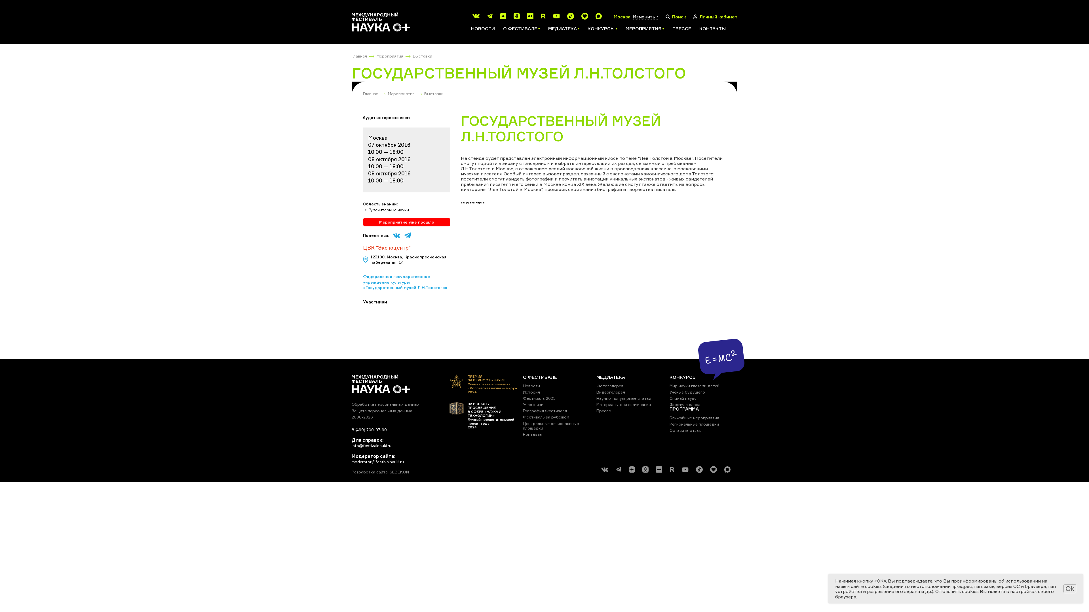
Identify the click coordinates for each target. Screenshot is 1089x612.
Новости (483, 28)
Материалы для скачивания (623, 404)
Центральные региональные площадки (551, 425)
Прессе (681, 28)
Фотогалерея (609, 385)
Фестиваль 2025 (539, 398)
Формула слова (685, 404)
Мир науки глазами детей (694, 385)
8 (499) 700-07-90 (369, 429)
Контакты (712, 28)
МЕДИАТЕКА (610, 377)
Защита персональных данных (382, 410)
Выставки (422, 56)
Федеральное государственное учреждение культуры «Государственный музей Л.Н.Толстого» (405, 282)
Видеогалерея (610, 392)
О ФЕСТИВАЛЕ (540, 377)
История (531, 392)
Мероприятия (390, 56)
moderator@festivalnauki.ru (378, 461)
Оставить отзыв (686, 430)
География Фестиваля (545, 410)
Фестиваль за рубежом (546, 417)
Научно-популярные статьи (623, 398)
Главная (359, 56)
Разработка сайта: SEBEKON (380, 472)
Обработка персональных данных (385, 404)
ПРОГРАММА (684, 409)
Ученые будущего (687, 392)
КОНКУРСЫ (683, 377)
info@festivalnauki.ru (371, 445)
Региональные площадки (694, 424)
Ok (1069, 588)
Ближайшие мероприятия (694, 417)
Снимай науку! (684, 398)
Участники (533, 404)
